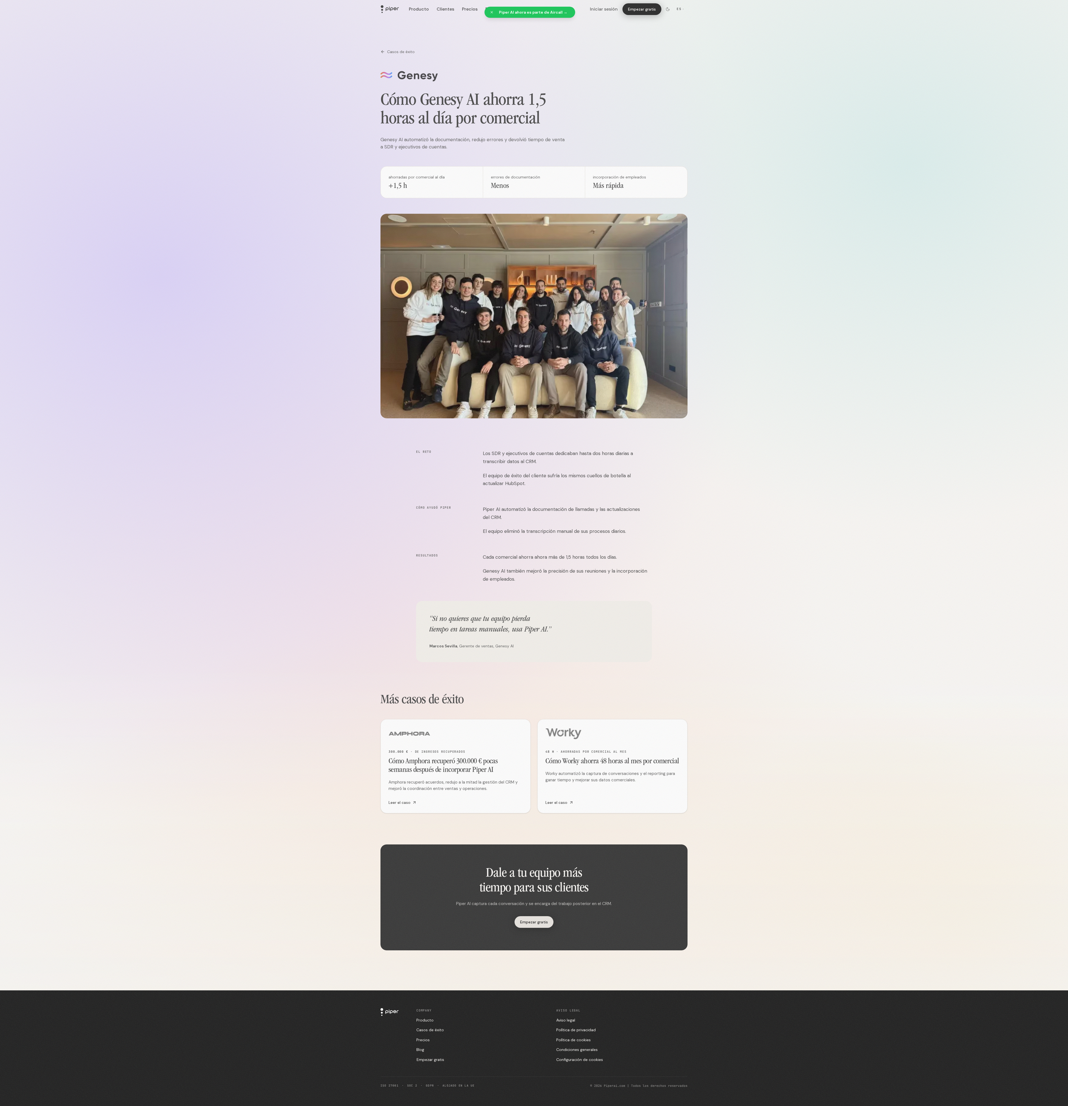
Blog (420, 1049)
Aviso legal (565, 1020)
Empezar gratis (642, 9)
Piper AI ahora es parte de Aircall (533, 12)
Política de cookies (573, 1039)
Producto (419, 9)
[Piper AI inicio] (390, 9)
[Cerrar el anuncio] (491, 12)
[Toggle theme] (668, 9)
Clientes (445, 9)
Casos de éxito (401, 51)
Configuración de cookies (579, 1059)
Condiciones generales (577, 1049)
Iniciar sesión (604, 9)
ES (680, 9)
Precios (470, 9)
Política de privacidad (576, 1029)
